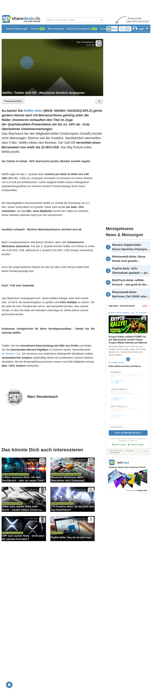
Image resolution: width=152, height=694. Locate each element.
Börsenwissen (56, 28)
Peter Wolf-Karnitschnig (75, 518)
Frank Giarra (80, 489)
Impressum (130, 450)
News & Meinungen (17, 28)
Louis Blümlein (31, 489)
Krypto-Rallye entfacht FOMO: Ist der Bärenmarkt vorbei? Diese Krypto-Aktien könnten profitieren (128, 339)
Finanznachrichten (13, 101)
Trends (34, 28)
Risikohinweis (114, 452)
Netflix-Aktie (33, 110)
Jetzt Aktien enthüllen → (128, 433)
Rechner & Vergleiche (78, 28)
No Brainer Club (11, 353)
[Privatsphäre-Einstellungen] (9, 685)
